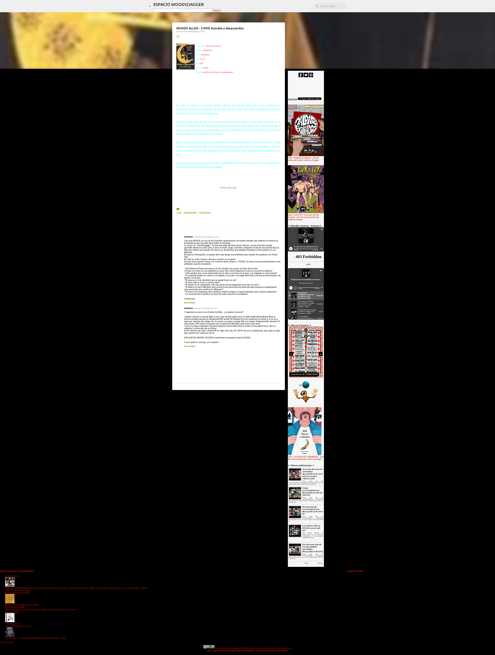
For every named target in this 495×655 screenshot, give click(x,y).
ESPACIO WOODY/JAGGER (178, 4)
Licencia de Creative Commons (277, 648)
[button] (177, 37)
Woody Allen (205, 213)
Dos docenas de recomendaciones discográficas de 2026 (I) (312, 510)
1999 (179, 213)
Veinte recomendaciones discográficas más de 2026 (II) (312, 491)
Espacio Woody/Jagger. (229, 648)
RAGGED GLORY (12, 612)
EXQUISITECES (12, 576)
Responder (189, 303)
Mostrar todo (7, 642)
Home (306, 563)
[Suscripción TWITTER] (306, 76)
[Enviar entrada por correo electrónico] (177, 210)
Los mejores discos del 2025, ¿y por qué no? (311, 528)
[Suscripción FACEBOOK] (301, 76)
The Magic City (12, 624)
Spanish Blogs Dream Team (18, 626)
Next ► (320, 563)
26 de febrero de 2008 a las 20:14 (206, 237)
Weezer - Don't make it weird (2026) (21, 605)
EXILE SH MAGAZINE (14, 607)
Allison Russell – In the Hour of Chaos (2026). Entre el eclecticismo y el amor (40, 609)
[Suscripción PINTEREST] (311, 76)
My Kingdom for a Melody (17, 593)
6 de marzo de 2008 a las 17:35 (205, 308)
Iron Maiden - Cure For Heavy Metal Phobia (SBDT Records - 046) (35, 638)
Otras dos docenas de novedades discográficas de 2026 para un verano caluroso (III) (312, 474)
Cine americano (190, 213)
